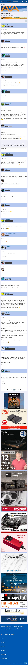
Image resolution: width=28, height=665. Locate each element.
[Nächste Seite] (20, 389)
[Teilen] (26, 21)
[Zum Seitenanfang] (25, 663)
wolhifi (13, 183)
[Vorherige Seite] (7, 389)
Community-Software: (14, 663)
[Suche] (19, 1)
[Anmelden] (23, 1)
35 (18, 389)
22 (13, 389)
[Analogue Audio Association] (9, 1)
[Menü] (26, 1)
